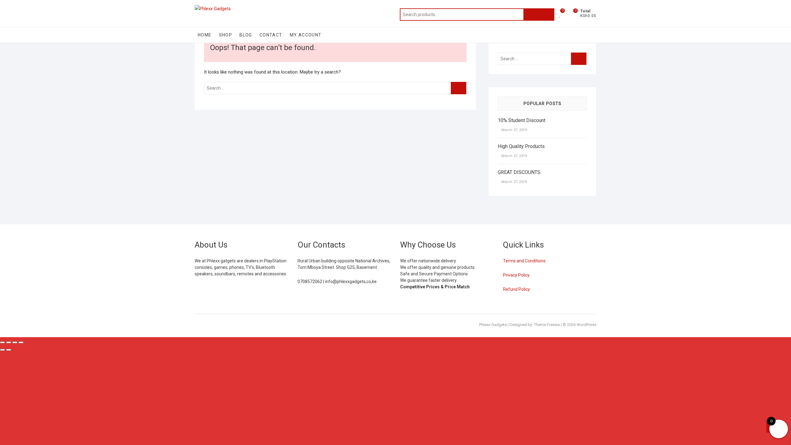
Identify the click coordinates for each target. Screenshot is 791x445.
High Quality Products (521, 146)
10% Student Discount (521, 120)
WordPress (586, 324)
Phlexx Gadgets (493, 324)
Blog (245, 34)
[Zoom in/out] (2, 342)
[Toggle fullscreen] (8, 342)
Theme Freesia (547, 324)
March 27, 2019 (514, 130)
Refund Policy (516, 289)
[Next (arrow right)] (8, 350)
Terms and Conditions (524, 260)
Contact (271, 34)
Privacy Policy (516, 275)
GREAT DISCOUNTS (519, 172)
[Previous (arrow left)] (2, 350)
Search (538, 14)
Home (205, 34)
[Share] (14, 342)
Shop (225, 34)
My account (306, 34)
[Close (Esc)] (21, 342)
